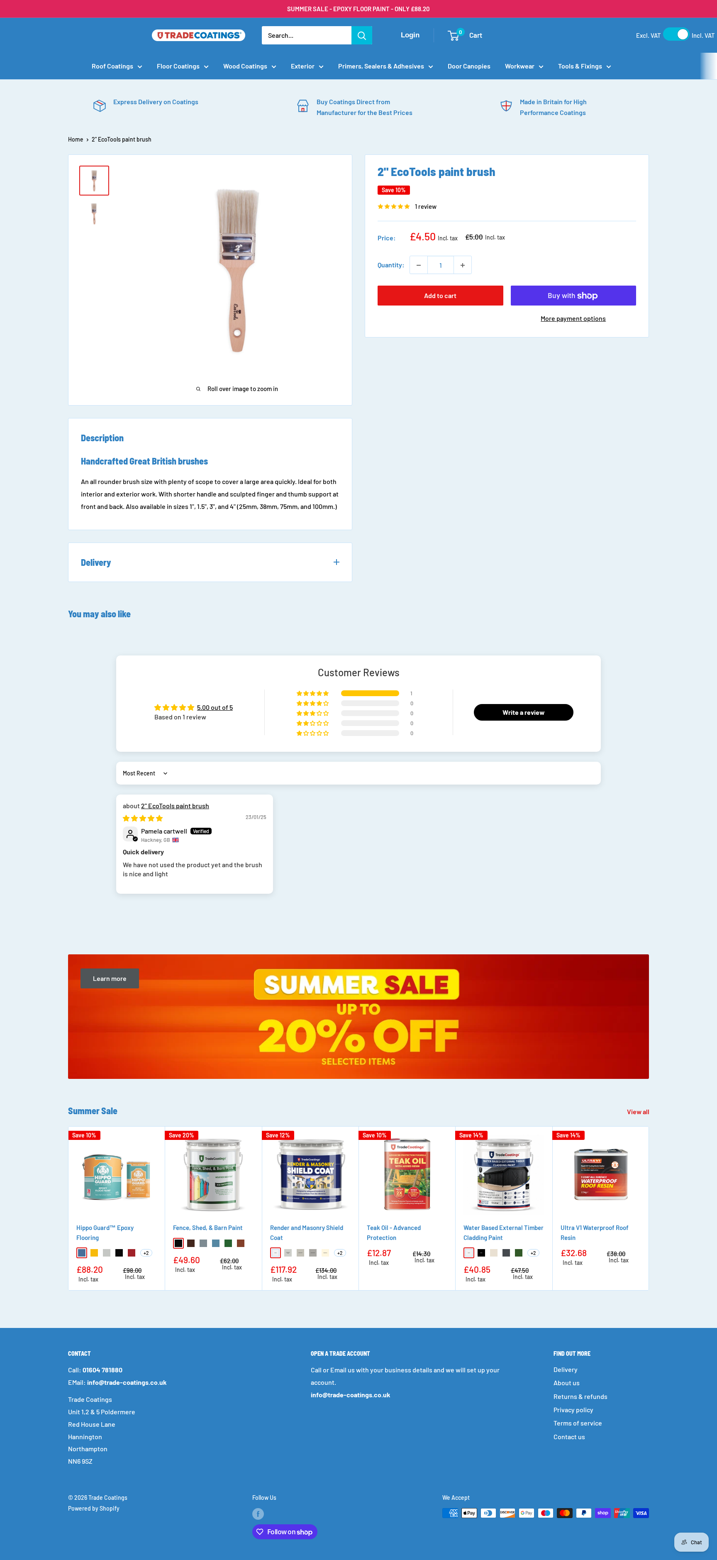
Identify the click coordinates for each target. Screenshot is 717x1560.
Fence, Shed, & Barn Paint (208, 1228)
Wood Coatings (245, 66)
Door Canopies (469, 66)
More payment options (573, 319)
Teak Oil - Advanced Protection (394, 1232)
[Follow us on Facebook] (258, 1514)
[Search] (361, 35)
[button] (313, 693)
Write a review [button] (523, 712)
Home (75, 139)
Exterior (303, 66)
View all (639, 1111)
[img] (143, 818)
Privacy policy (573, 1409)
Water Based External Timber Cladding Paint (503, 1232)
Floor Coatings (178, 66)
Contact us (569, 1436)
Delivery (566, 1369)
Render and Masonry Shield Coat (306, 1232)
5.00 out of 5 (215, 707)
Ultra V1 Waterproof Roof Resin (595, 1232)
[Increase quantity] (462, 265)
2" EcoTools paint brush (175, 805)
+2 (146, 1253)
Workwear (519, 66)
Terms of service (578, 1423)
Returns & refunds (580, 1396)
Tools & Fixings (580, 66)
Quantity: (391, 265)
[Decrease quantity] (418, 265)
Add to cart (440, 296)
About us (567, 1382)
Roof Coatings (112, 66)
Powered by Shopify (94, 1508)
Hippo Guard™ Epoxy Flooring (105, 1232)
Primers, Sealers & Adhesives (381, 66)
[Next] (649, 1208)
